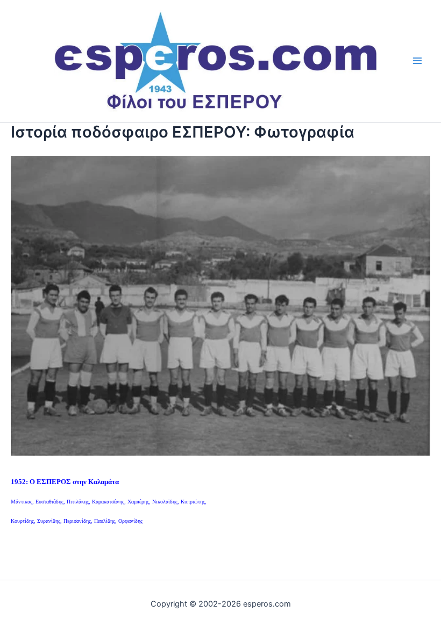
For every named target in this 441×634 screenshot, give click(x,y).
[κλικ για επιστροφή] (220, 305)
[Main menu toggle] (417, 61)
